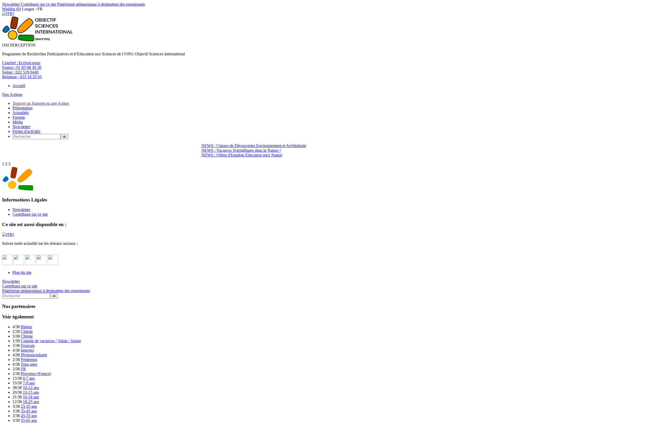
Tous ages (29, 364)
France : (21, 67)
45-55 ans (29, 415)
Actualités (20, 112)
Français (28, 345)
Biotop (26, 327)
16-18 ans (31, 397)
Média (17, 122)
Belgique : (22, 77)
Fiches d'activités (26, 131)
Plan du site (21, 272)
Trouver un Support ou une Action (40, 103)
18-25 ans (31, 401)
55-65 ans (29, 420)
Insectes (27, 350)
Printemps (29, 359)
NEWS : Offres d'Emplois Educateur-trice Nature (241, 155)
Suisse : (20, 72)
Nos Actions (12, 94)
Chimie (27, 331)
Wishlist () (11, 9)
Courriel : (21, 63)
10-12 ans (31, 387)
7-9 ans (29, 383)
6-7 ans (29, 378)
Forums (18, 117)
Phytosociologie (34, 355)
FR (23, 369)
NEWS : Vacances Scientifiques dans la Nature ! (241, 150)
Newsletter (11, 4)
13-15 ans (31, 392)
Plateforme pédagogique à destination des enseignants (100, 4)
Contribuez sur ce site (38, 4)
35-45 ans (29, 411)
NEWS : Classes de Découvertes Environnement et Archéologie (253, 145)
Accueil (18, 85)
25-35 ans (29, 406)
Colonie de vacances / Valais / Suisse (51, 341)
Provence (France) (36, 373)
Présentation (22, 108)
